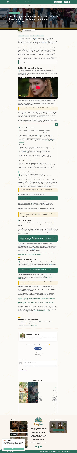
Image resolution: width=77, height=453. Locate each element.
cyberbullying (33, 35)
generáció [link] (44, 42)
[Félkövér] (24, 366)
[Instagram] (69, 2)
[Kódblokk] (34, 366)
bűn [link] (39, 163)
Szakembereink (23, 1)
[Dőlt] (25, 366)
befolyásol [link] (25, 151)
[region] (13, 445)
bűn (32, 203)
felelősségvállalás (40, 35)
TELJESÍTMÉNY (29, 5)
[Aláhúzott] (27, 366)
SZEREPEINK (21, 5)
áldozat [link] (23, 113)
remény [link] (33, 248)
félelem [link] (38, 135)
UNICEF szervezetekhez (40, 311)
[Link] (36, 366)
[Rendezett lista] (30, 366)
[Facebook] (67, 2)
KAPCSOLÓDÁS (44, 5)
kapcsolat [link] (44, 156)
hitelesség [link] (21, 244)
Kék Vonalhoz (29, 311)
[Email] (36, 447)
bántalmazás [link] (26, 283)
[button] (38, 348)
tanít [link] (24, 73)
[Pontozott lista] (31, 366)
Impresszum (42, 451)
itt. (37, 325)
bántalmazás (21, 35)
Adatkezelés (47, 451)
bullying (27, 35)
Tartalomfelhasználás (55, 451)
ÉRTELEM (36, 5)
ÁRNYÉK (14, 5)
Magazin (12, 1)
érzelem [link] (21, 140)
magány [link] (50, 264)
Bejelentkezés (54, 359)
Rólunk (17, 1)
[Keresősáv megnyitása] (71, 6)
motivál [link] (25, 138)
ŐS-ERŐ (9, 5)
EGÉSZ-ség (52, 5)
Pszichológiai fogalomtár (58, 2)
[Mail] (65, 2)
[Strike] (28, 366)
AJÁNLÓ (58, 5)
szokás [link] (50, 139)
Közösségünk (29, 1)
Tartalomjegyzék (23, 62)
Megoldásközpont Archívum (14, 13)
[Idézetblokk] (33, 366)
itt (31, 325)
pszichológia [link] (39, 321)
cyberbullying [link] (33, 41)
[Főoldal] (8, 2)
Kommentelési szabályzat (65, 451)
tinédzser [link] (35, 38)
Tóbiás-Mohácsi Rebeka (43, 411)
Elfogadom (13, 448)
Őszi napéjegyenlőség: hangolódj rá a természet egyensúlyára (48, 388)
